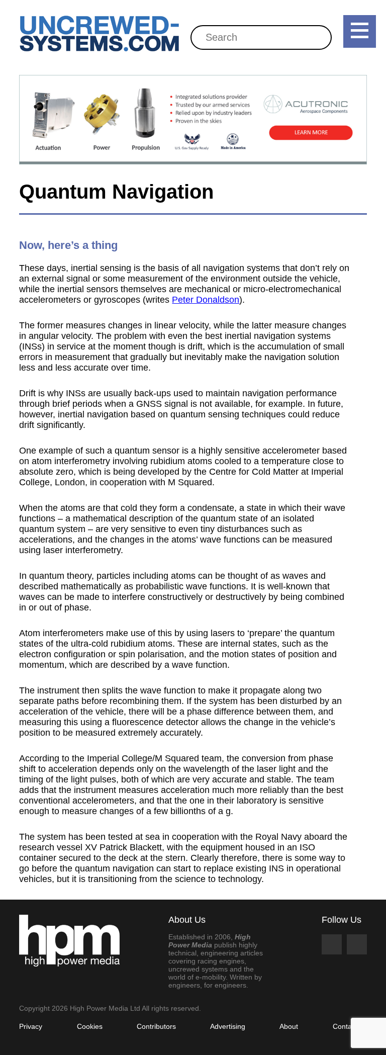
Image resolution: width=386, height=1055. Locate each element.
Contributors (156, 1026)
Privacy (30, 1026)
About (288, 1026)
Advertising (227, 1026)
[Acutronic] (193, 119)
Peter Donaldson (205, 300)
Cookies (90, 1026)
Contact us (350, 1026)
